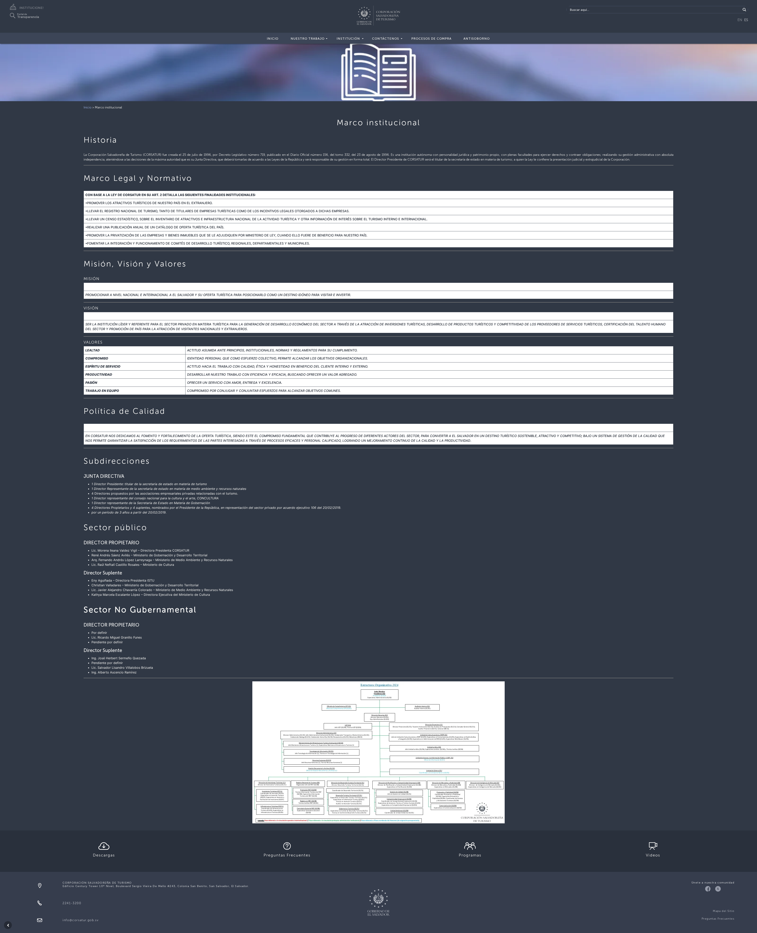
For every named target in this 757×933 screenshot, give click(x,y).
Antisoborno (476, 38)
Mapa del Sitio (723, 911)
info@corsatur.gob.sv (80, 920)
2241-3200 (71, 903)
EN (739, 20)
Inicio (272, 38)
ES (746, 20)
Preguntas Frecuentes (718, 918)
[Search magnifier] (744, 9)
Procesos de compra (431, 38)
